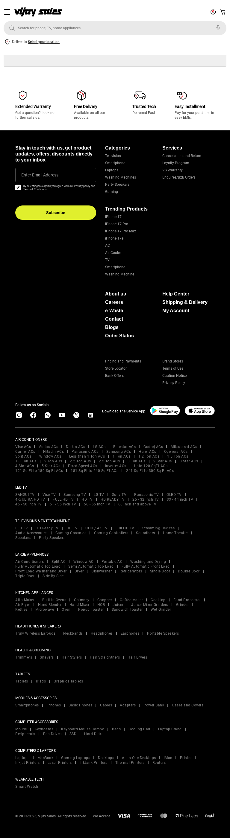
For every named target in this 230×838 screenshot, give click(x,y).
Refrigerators (130, 571)
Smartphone (115, 163)
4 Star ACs (24, 466)
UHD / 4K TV (96, 528)
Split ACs (23, 456)
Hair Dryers (137, 657)
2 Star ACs (162, 461)
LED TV (21, 528)
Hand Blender (50, 605)
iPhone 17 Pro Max (120, 231)
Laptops (111, 170)
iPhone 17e (114, 238)
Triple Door (25, 576)
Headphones (102, 633)
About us (115, 293)
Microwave (44, 609)
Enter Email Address (39, 175)
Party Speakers (117, 184)
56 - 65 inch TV (97, 504)
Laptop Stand (170, 729)
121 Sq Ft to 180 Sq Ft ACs (39, 471)
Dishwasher (101, 571)
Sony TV (119, 495)
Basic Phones (80, 705)
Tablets (21, 681)
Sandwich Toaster (127, 609)
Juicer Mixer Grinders (149, 605)
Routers (159, 763)
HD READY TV (113, 499)
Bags (116, 729)
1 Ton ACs (122, 456)
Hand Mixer (79, 605)
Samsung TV (74, 495)
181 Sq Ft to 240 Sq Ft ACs (94, 471)
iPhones (54, 705)
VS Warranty (172, 170)
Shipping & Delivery (185, 302)
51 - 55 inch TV (63, 504)
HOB (101, 605)
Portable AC (112, 562)
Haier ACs (147, 452)
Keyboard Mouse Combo (82, 729)
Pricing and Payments (123, 361)
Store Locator (116, 368)
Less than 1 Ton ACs (87, 456)
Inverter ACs (115, 466)
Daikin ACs (75, 447)
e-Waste (114, 310)
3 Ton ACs (137, 461)
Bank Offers (114, 376)
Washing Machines (120, 177)
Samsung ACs (118, 452)
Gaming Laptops (75, 758)
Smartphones (27, 705)
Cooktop (158, 600)
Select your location (44, 42)
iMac (168, 758)
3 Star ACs (189, 461)
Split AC (59, 562)
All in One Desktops (139, 758)
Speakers (23, 538)
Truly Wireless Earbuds (35, 633)
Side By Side (53, 576)
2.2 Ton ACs (80, 461)
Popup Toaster (91, 609)
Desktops (106, 758)
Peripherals (25, 734)
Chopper (104, 600)
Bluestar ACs (124, 447)
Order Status (119, 335)
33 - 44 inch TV (180, 499)
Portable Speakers (163, 633)
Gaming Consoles (71, 533)
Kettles (21, 609)
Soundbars (145, 533)
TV (107, 260)
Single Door (160, 571)
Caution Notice (174, 376)
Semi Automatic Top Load (91, 566)
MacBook (45, 758)
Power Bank (153, 705)
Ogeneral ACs (176, 452)
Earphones (130, 633)
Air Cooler (113, 253)
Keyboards (44, 729)
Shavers (47, 657)
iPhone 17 (113, 217)
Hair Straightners (105, 657)
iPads (41, 681)
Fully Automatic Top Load (37, 566)
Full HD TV (125, 528)
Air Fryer (22, 605)
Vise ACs (23, 447)
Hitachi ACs (53, 452)
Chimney (82, 600)
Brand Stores (172, 361)
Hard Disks (93, 734)
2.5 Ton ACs (109, 461)
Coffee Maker (131, 600)
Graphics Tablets (68, 681)
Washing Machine (119, 274)
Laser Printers (60, 763)
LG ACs (99, 447)
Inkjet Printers (27, 763)
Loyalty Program (175, 163)
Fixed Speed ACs (82, 466)
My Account (175, 310)
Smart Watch (26, 786)
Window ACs (50, 456)
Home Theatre (175, 533)
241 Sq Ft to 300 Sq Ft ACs (150, 471)
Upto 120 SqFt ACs (151, 466)
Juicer (118, 605)
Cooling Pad (139, 729)
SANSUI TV (25, 495)
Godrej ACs (153, 447)
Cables (106, 705)
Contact (114, 319)
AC (107, 245)
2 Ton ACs (53, 461)
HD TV (87, 499)
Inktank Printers (94, 763)
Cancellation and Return (181, 156)
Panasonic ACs (85, 452)
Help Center (175, 293)
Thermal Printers (130, 763)
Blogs (112, 327)
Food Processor (187, 600)
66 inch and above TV (137, 504)
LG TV (99, 495)
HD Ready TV (47, 528)
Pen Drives (52, 734)
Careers (114, 302)
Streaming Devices (158, 528)
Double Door (189, 571)
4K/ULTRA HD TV (30, 499)
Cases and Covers (187, 705)
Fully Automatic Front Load (146, 566)
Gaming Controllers (111, 533)
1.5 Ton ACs (177, 456)
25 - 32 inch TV (145, 499)
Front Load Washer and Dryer (41, 571)
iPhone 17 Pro (116, 224)
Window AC (83, 562)
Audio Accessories (31, 533)
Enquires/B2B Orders (179, 177)
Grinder (182, 605)
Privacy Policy (173, 383)
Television (113, 156)
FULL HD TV (63, 499)
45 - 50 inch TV (28, 504)
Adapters (128, 705)
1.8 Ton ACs (26, 461)
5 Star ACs (51, 466)
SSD (73, 734)
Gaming (111, 192)
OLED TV (174, 495)
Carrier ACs (25, 452)
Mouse (21, 729)
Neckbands (73, 633)
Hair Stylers (72, 657)
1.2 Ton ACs (149, 456)
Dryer (79, 571)
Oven (66, 609)
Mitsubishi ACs (184, 447)
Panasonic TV (146, 495)
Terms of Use (172, 368)
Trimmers (23, 657)
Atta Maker (24, 600)
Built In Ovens (54, 600)
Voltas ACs (48, 447)
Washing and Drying (148, 562)
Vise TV (49, 495)
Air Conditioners (29, 562)
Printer (186, 758)
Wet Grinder (161, 609)
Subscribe (55, 212)
